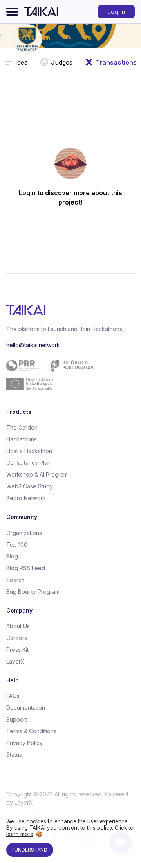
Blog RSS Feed (25, 568)
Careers (16, 638)
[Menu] (12, 12)
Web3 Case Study (29, 486)
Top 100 (16, 544)
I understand (29, 850)
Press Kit (17, 649)
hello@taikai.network (33, 345)
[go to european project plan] (67, 375)
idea (21, 62)
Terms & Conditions (31, 731)
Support (16, 719)
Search (15, 580)
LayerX (15, 661)
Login (27, 193)
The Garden (22, 427)
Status (14, 754)
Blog (12, 556)
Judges (61, 62)
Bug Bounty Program (33, 591)
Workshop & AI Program (37, 474)
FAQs (13, 696)
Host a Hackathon (29, 451)
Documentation (25, 707)
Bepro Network (26, 498)
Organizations (24, 532)
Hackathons (21, 439)
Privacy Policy (24, 743)
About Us (18, 626)
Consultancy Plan (28, 462)
